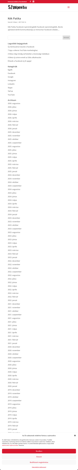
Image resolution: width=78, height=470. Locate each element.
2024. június (12, 196)
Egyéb (10, 70)
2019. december (14, 390)
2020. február (13, 383)
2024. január (12, 214)
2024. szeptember (15, 186)
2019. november (14, 393)
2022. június (12, 282)
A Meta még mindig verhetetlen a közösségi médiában (28, 54)
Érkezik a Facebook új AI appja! (19, 61)
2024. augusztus (14, 189)
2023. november (14, 221)
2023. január (12, 257)
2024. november (14, 179)
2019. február (13, 426)
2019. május (12, 415)
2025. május (12, 157)
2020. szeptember (15, 358)
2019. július (12, 408)
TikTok (10, 91)
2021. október (13, 311)
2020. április (12, 375)
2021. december (14, 304)
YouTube (11, 95)
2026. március (13, 121)
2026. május (12, 114)
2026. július (12, 107)
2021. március (13, 336)
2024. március (13, 207)
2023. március (13, 250)
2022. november (14, 264)
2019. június (12, 411)
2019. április (12, 418)
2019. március (13, 422)
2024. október (13, 182)
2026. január (12, 128)
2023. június (12, 239)
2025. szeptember (15, 143)
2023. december (14, 218)
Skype (10, 88)
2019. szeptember (15, 400)
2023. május (12, 243)
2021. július (12, 322)
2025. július (12, 150)
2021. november (14, 307)
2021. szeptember (15, 315)
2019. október (13, 397)
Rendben (39, 451)
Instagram (12, 80)
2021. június (12, 325)
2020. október (13, 354)
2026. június (12, 111)
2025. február (13, 168)
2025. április (12, 161)
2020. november (14, 350)
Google (10, 77)
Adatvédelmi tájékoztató (39, 467)
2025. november (14, 136)
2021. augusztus (14, 318)
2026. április (12, 118)
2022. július (12, 279)
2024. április (12, 204)
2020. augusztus (14, 361)
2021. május (12, 329)
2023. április (12, 246)
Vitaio (15, 22)
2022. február (13, 297)
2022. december (14, 261)
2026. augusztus (14, 103)
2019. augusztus (14, 404)
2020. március (13, 379)
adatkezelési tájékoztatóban (10, 445)
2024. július (12, 193)
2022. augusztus (14, 275)
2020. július (12, 365)
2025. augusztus (14, 146)
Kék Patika (14, 18)
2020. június (12, 368)
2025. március (13, 164)
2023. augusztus (14, 232)
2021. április (12, 332)
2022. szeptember (15, 272)
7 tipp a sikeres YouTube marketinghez (23, 50)
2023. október (13, 225)
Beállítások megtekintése (39, 462)
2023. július (12, 236)
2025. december (14, 132)
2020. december (14, 347)
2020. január (12, 386)
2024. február (13, 211)
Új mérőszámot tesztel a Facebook (21, 47)
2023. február (13, 254)
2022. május (12, 286)
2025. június (12, 153)
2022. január (12, 300)
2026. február (13, 125)
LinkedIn (11, 84)
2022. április (12, 289)
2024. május (12, 200)
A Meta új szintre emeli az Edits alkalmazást (24, 57)
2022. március (13, 293)
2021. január (12, 343)
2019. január (12, 429)
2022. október (13, 268)
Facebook (11, 73)
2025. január (12, 171)
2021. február (13, 340)
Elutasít (39, 457)
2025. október (13, 139)
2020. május (12, 372)
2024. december (14, 175)
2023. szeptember (15, 229)
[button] (75, 436)
